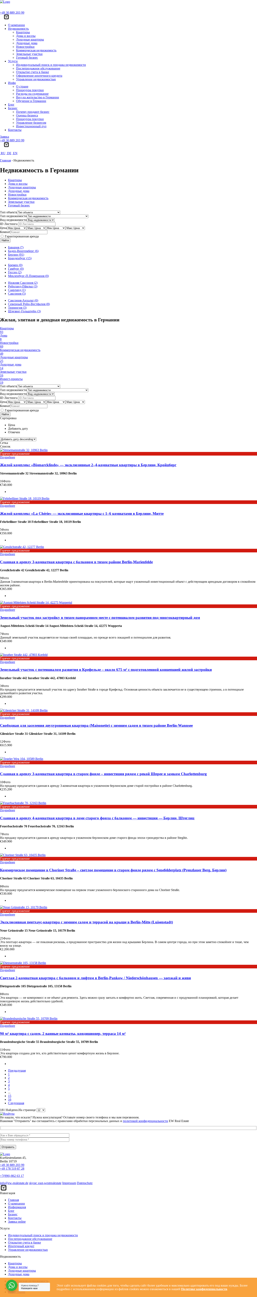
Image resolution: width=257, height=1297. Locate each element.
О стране (22, 86)
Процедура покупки (30, 90)
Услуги (13, 61)
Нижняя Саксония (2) (23, 282)
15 (9, 1096)
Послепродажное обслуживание (38, 68)
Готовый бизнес (27, 57)
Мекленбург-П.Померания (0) (28, 276)
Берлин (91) (16, 254)
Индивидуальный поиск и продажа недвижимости (51, 64)
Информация (17, 1207)
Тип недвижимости (13, 216)
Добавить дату (18, 428)
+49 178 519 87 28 (12, 1168)
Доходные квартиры (30, 39)
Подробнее (7, 457)
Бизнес (12, 108)
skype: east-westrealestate (45, 1183)
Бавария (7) (15, 247)
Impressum (69, 1183)
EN (14, 153)
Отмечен (14, 432)
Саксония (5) (17, 293)
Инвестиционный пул (31, 126)
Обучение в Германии (31, 101)
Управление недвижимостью (36, 79)
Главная (13, 1200)
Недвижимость (18, 28)
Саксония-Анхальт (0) (23, 300)
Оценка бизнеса (27, 115)
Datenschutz (85, 1183)
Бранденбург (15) (20, 258)
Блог (11, 104)
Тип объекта (8, 212)
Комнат (5, 232)
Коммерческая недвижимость (36, 50)
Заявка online (17, 1221)
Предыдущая (17, 1070)
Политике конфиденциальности (204, 1289)
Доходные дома (26, 43)
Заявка (4, 136)
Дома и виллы (26, 36)
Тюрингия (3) (17, 307)
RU (2, 153)
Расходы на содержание (32, 93)
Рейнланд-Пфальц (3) (22, 286)
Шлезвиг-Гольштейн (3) (24, 311)
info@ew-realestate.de (14, 1183)
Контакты (14, 130)
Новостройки (25, 46)
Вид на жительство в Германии (37, 97)
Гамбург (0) (16, 268)
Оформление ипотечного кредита (39, 75)
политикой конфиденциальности (145, 1121)
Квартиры (23, 32)
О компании (16, 25)
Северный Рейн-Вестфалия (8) (29, 304)
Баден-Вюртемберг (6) (23, 251)
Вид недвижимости (13, 220)
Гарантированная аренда (22, 236)
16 (9, 1099)
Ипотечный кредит (21, 1246)
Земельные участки (29, 54)
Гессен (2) (14, 272)
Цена (3, 228)
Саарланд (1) (16, 290)
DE (8, 153)
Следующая (16, 1103)
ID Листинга (8, 224)
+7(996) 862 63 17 (12, 1175)
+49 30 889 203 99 (12, 12)
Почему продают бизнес (32, 111)
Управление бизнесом (31, 122)
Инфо (12, 83)
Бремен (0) (15, 265)
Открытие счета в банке (32, 72)
